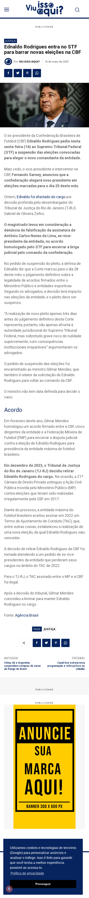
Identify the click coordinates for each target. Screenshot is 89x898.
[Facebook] (8, 73)
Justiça (10, 41)
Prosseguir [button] (43, 884)
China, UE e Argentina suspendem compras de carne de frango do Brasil (22, 666)
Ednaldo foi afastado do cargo (41, 197)
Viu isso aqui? (29, 61)
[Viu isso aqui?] (9, 61)
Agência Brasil (26, 615)
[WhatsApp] (37, 73)
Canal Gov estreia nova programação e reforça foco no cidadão (66, 666)
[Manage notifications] (9, 889)
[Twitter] (18, 73)
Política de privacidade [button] (27, 873)
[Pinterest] (27, 73)
